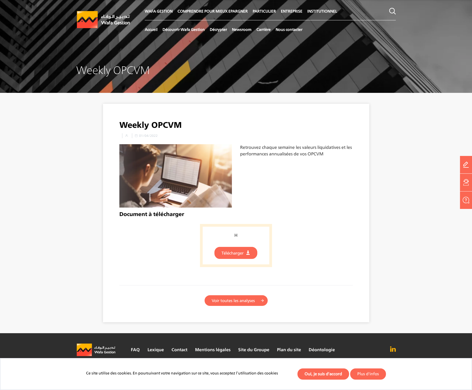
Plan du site (289, 349)
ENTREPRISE (291, 11)
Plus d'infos (368, 373)
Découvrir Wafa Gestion (184, 29)
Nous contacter (289, 29)
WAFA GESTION (159, 11)
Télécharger (233, 253)
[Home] (103, 20)
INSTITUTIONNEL (322, 11)
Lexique (156, 349)
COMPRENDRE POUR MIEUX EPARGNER (213, 11)
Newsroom (242, 29)
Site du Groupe (253, 349)
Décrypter (218, 29)
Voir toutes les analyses (233, 300)
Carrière (263, 29)
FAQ (135, 349)
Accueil (151, 29)
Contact (179, 349)
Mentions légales (213, 349)
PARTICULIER (264, 11)
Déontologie (322, 349)
